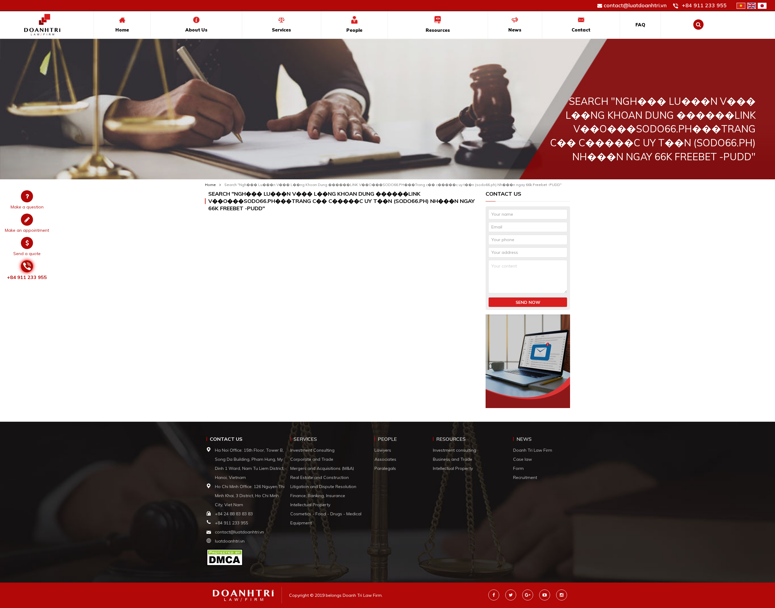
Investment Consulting (312, 450)
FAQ (640, 25)
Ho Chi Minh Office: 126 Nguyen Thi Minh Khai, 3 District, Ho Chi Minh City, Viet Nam (250, 495)
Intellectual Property (310, 504)
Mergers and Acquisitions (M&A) (322, 468)
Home (122, 30)
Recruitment (525, 477)
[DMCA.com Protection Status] (224, 557)
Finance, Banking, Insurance (317, 495)
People (354, 30)
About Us (196, 30)
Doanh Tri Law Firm (532, 450)
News (514, 30)
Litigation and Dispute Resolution (323, 486)
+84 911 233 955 (704, 5)
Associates (385, 459)
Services (281, 30)
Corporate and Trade (311, 459)
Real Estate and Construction (319, 477)
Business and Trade (452, 459)
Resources (438, 30)
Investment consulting (454, 450)
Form (518, 468)
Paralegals (385, 468)
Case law (522, 459)
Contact (581, 30)
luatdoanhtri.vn (230, 541)
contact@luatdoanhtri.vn (635, 5)
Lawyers (382, 450)
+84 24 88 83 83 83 (234, 514)
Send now (528, 302)
